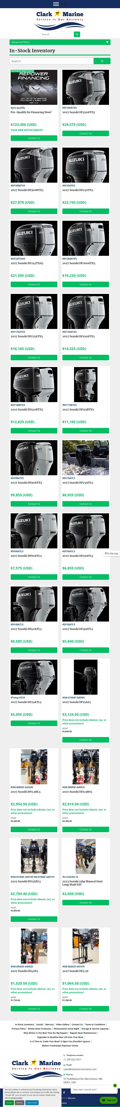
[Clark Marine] (37, 1068)
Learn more (32, 1102)
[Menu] (56, 4)
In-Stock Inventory (24, 1024)
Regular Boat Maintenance (83, 1033)
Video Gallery (62, 1024)
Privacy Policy (19, 1028)
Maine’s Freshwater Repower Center (60, 1045)
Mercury (49, 1024)
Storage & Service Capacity (95, 1028)
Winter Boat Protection (39, 1028)
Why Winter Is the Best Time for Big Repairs (46, 1033)
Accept (9, 1102)
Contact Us (34, 138)
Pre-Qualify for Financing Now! (31, 112)
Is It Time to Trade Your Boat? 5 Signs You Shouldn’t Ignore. (60, 1041)
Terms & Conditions (95, 1024)
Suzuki (39, 1024)
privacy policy (16, 1097)
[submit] (77, 34)
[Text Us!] (108, 1101)
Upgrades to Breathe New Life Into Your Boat (60, 1037)
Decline (19, 1102)
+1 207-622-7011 (72, 1059)
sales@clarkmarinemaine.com (80, 1069)
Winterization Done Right (66, 1028)
